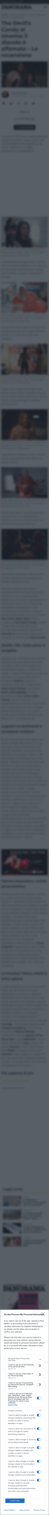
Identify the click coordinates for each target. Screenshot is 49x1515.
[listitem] (24, 1359)
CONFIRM (15, 1501)
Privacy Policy (39, 1510)
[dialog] (24, 1412)
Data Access (24, 1510)
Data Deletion (9, 1510)
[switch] (39, 1365)
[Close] (43, 1314)
